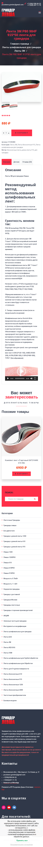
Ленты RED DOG (9, 647)
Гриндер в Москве (10, 600)
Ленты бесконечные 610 (13, 674)
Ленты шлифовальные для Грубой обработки (21, 658)
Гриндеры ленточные (12, 605)
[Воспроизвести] (8, 378)
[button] (21, 371)
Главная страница (19, 43)
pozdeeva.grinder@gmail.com (14, 775)
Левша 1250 (8, 552)
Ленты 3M (19, 51)
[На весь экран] (35, 378)
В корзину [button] (21, 474)
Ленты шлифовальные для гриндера (21, 47)
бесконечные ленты (14, 150)
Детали (16, 162)
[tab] (7, 162)
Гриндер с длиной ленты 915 (14, 547)
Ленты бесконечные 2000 (13, 690)
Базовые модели (10, 700)
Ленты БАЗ (8, 637)
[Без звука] (31, 378)
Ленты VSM (8, 653)
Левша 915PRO (9, 573)
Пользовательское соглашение (21, 844)
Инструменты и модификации (15, 626)
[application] (21, 371)
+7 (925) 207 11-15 (34, 5)
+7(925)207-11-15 (10, 780)
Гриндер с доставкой (12, 594)
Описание (6, 162)
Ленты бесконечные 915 (26, 145)
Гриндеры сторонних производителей (18, 610)
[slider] (19, 378)
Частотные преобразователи (15, 695)
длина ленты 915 (28, 150)
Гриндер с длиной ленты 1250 (15, 536)
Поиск (34, 499)
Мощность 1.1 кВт (10, 584)
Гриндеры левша (10, 525)
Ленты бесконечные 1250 (13, 685)
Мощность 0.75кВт (11, 578)
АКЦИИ (6, 616)
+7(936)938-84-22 (10, 777)
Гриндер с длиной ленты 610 (14, 541)
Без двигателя (9, 531)
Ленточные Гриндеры (12, 520)
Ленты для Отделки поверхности (16, 669)
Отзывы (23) (27, 162)
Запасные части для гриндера (15, 621)
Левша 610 (8, 562)
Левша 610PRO (9, 568)
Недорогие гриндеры (12, 589)
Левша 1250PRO (10, 557)
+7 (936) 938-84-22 (34, 4)
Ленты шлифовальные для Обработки (18, 663)
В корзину (21, 133)
